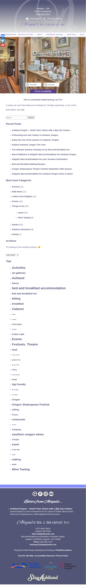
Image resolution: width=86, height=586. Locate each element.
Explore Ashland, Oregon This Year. (29, 145)
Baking (15, 283)
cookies (14, 329)
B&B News (17, 192)
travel (20, 213)
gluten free (16, 360)
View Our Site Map (25, 556)
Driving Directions (54, 19)
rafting (15, 409)
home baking (16, 374)
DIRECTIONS (71, 34)
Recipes (15, 415)
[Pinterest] (2, 45)
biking (16, 298)
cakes (13, 314)
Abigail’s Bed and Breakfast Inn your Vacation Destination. (40, 159)
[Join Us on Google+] (35, 494)
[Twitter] (2, 40)
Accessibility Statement (45, 556)
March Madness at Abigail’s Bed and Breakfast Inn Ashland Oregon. (44, 154)
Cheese (14, 319)
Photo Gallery (35, 19)
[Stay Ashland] (43, 582)
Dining (15, 234)
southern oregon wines (28, 434)
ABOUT (39, 34)
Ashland (18, 278)
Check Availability (43, 91)
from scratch (15, 355)
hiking (14, 370)
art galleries (19, 273)
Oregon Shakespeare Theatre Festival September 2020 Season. (42, 169)
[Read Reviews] (51, 494)
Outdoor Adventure (21, 229)
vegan (14, 454)
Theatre (15, 439)
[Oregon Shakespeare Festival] (68, 570)
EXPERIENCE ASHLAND (54, 34)
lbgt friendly (19, 384)
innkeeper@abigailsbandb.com (43, 545)
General (15, 187)
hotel (14, 379)
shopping (16, 429)
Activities (19, 267)
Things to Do (18, 206)
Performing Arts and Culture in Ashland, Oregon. (35, 135)
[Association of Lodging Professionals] (26, 570)
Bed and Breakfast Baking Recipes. (29, 164)
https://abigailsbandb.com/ (43, 534)
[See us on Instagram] (46, 494)
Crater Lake (18, 334)
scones (14, 424)
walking (16, 459)
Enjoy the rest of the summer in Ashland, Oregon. (35, 140)
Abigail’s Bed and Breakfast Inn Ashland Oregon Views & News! (42, 174)
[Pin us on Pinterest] (40, 494)
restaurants (18, 419)
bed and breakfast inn (24, 293)
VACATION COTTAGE (25, 34)
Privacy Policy (62, 556)
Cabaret (18, 309)
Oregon (16, 399)
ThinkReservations (64, 550)
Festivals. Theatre (25, 344)
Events (15, 201)
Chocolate (17, 324)
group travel (15, 364)
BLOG (82, 34)
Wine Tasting (24, 218)
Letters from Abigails (22, 196)
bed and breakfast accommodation (39, 288)
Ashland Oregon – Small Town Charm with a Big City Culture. (41, 130)
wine (14, 464)
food (14, 349)
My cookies (15, 389)
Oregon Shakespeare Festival (30, 404)
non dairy (15, 394)
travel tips (16, 450)
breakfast (18, 303)
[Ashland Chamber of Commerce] (50, 570)
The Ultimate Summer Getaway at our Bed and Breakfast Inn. (41, 150)
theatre (15, 225)
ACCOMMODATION (9, 34)
